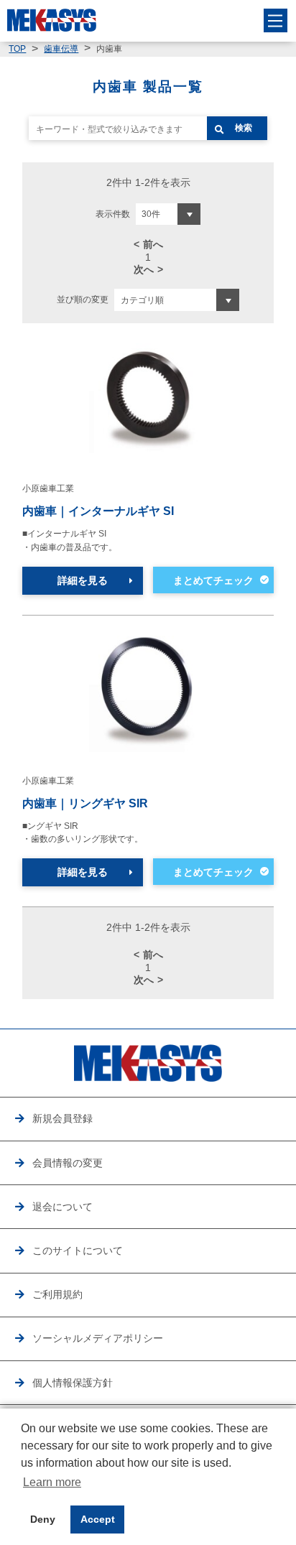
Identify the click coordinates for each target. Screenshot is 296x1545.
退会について (62, 1206)
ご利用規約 (57, 1294)
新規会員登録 (62, 1118)
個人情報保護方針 (72, 1382)
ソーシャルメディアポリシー (97, 1338)
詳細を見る (82, 580)
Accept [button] (97, 1519)
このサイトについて (77, 1250)
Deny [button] (42, 1519)
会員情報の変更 (67, 1163)
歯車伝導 (61, 49)
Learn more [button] (52, 1482)
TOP (17, 49)
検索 (243, 128)
